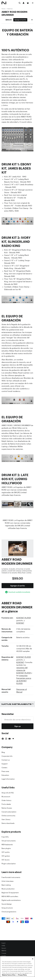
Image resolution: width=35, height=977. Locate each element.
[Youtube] (9, 739)
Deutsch (4, 948)
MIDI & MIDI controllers (10, 896)
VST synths (6, 852)
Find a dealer (6, 804)
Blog (3, 752)
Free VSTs (5, 837)
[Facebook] (3, 739)
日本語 (3, 945)
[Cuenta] (23, 3)
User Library (6, 819)
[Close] (33, 959)
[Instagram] (6, 739)
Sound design (7, 904)
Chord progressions (9, 911)
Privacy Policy (22, 975)
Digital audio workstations (11, 900)
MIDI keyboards (7, 844)
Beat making (6, 885)
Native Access (7, 808)
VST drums (6, 860)
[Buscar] (19, 3)
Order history (6, 800)
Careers (4, 767)
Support (5, 764)
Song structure (7, 908)
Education (5, 775)
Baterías (10, 8)
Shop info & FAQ (8, 793)
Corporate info (7, 756)
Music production (8, 889)
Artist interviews (8, 881)
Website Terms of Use (8, 975)
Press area (5, 771)
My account (6, 796)
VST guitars (6, 856)
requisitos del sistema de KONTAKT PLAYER (23, 670)
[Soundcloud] (13, 739)
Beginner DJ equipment (10, 892)
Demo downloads (8, 823)
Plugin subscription (9, 863)
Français (4, 953)
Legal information (8, 779)
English (4, 943)
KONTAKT (20, 623)
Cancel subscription (9, 812)
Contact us (6, 760)
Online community (8, 815)
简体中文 (4, 950)
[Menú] (33, 3)
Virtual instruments (9, 840)
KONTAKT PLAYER (23, 618)
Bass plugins (6, 848)
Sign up (17, 726)
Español (4, 955)
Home (3, 8)
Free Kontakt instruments (11, 877)
